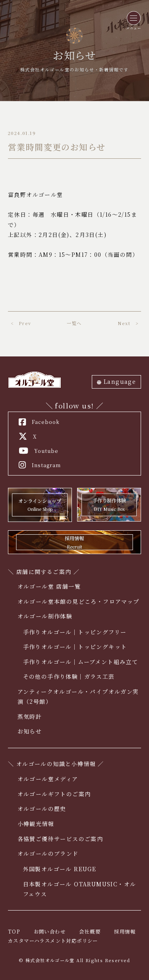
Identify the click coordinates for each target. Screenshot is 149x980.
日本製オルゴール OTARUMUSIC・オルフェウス (79, 889)
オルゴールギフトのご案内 (54, 794)
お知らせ (29, 731)
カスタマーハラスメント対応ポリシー (53, 940)
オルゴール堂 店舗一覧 (49, 586)
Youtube (46, 450)
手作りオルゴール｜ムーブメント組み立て (80, 662)
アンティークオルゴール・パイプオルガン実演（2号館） (78, 696)
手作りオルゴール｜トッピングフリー (75, 632)
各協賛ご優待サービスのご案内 (60, 839)
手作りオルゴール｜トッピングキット (75, 647)
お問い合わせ (50, 931)
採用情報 (124, 931)
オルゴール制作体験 (45, 616)
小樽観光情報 (35, 824)
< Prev (21, 323)
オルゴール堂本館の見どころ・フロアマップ (78, 601)
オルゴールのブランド (48, 853)
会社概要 (90, 931)
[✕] (134, 18)
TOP (14, 931)
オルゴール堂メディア (47, 779)
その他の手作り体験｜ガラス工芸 (69, 676)
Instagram (46, 465)
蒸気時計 (29, 716)
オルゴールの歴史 (41, 808)
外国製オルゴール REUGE (60, 869)
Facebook (46, 422)
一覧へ (74, 323)
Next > (128, 323)
